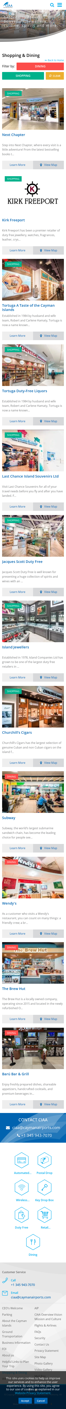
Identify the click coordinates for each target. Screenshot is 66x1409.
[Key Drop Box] (44, 1185)
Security (39, 1338)
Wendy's (9, 903)
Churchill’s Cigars (17, 732)
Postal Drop (44, 1173)
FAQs (37, 1332)
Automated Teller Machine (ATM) (21, 1173)
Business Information (16, 1343)
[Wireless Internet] (22, 1185)
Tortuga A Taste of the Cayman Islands (28, 307)
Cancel (41, 1400)
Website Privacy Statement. (33, 1393)
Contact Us (41, 1344)
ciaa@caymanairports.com (35, 1127)
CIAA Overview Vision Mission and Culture (48, 1317)
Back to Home (55, 60)
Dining (33, 1255)
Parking (7, 1315)
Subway (8, 818)
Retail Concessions (44, 1228)
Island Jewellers (15, 647)
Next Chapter (13, 135)
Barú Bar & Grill (15, 1074)
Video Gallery (43, 1370)
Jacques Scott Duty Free (22, 562)
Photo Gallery (43, 1363)
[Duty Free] (22, 1213)
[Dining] (33, 1240)
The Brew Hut (13, 989)
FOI (4, 1349)
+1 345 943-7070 (36, 1135)
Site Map (40, 1357)
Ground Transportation (12, 1334)
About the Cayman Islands (14, 1323)
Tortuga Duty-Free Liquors (24, 391)
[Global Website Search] (52, 4)
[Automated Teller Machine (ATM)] (22, 1158)
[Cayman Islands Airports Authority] (8, 5)
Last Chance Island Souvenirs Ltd (30, 476)
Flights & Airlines (45, 1325)
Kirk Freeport (13, 220)
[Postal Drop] (44, 1158)
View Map (50, 165)
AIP (36, 1308)
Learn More (17, 165)
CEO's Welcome (12, 1308)
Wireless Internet (21, 1200)
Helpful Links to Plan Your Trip (15, 1364)
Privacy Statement (46, 1351)
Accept (25, 1400)
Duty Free (21, 1227)
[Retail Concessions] (44, 1213)
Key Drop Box (44, 1200)
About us (8, 1355)
